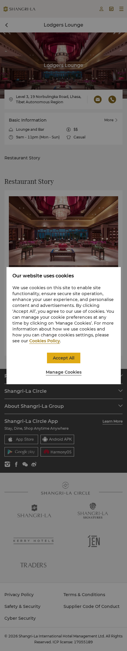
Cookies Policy (44, 341)
